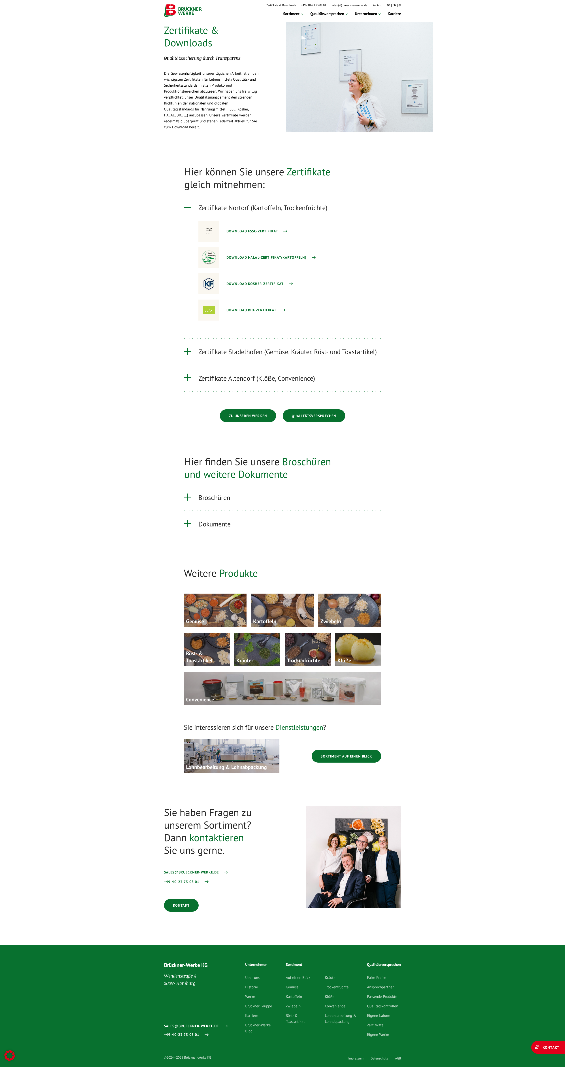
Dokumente (214, 524)
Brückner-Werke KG (186, 965)
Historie (251, 987)
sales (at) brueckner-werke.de (349, 5)
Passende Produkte (382, 996)
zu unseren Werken (248, 416)
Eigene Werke (378, 1034)
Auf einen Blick (298, 977)
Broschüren (214, 497)
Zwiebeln (293, 1006)
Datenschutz (379, 1058)
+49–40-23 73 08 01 (313, 5)
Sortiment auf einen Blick (346, 756)
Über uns (252, 977)
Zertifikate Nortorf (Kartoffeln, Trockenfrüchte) (262, 207)
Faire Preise (376, 977)
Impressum (355, 1058)
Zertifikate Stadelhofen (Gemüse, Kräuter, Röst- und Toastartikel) (287, 351)
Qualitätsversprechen (327, 13)
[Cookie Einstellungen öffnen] (9, 1056)
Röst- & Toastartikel (295, 1018)
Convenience (335, 1006)
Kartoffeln (294, 996)
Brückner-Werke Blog (258, 1028)
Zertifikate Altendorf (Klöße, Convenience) (256, 378)
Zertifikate (375, 1025)
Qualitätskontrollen (382, 1006)
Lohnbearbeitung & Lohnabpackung (340, 1018)
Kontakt (377, 5)
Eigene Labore (378, 1015)
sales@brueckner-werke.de (191, 872)
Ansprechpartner (380, 987)
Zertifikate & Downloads (281, 5)
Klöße (329, 996)
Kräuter (331, 977)
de (388, 5)
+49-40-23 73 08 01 (181, 881)
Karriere (394, 13)
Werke (250, 996)
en (394, 5)
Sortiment (291, 13)
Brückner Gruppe (258, 1006)
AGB (398, 1058)
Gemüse (292, 987)
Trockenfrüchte (337, 987)
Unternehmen (366, 13)
